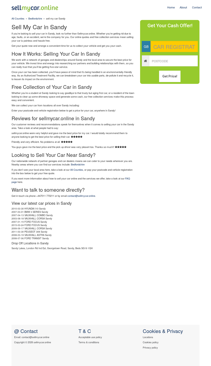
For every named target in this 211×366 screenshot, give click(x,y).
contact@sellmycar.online (81, 195)
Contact (197, 7)
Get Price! (169, 76)
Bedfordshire (35, 18)
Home (171, 7)
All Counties (18, 18)
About (183, 7)
